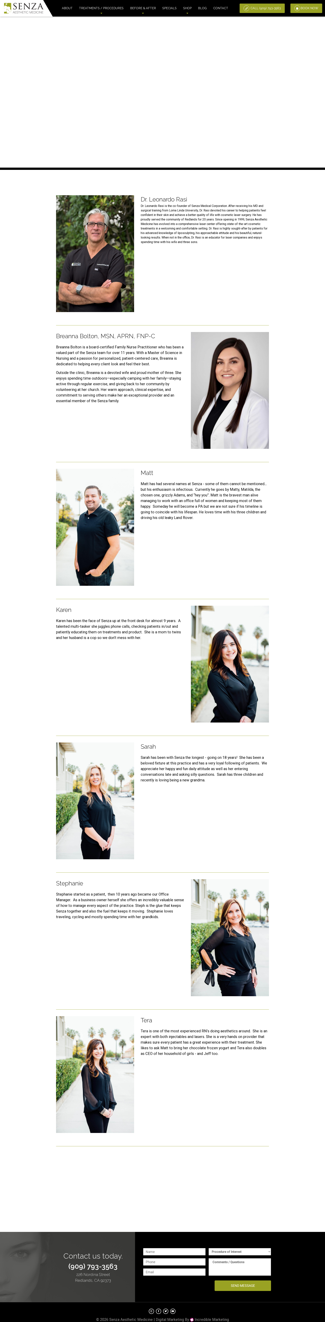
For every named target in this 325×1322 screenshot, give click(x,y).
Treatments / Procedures (101, 8)
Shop (187, 8)
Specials (169, 8)
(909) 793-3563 (93, 1266)
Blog (202, 8)
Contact (220, 8)
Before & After (143, 8)
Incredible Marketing (211, 1319)
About (67, 8)
